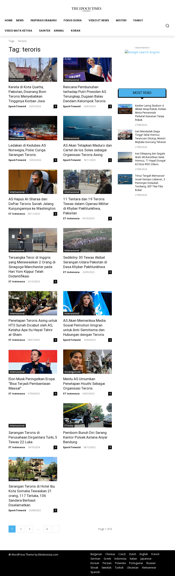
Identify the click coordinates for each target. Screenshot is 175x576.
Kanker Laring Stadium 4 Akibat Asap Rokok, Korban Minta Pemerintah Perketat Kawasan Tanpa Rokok (150, 112)
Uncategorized (72, 371)
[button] (167, 25)
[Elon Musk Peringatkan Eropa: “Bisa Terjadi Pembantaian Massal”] (33, 361)
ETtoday (68, 425)
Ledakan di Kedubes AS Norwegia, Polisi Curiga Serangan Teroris (27, 150)
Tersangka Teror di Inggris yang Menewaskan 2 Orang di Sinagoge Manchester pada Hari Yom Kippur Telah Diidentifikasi (32, 266)
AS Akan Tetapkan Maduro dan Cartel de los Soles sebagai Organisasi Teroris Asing (87, 150)
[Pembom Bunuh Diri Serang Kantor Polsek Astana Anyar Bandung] (87, 415)
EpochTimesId (17, 106)
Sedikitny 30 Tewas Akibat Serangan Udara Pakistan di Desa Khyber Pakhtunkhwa (85, 262)
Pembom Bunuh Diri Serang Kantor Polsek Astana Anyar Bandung (85, 437)
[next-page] (55, 529)
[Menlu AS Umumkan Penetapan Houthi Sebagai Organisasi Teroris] (87, 361)
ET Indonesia (17, 213)
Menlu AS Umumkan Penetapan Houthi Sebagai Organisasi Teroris (84, 383)
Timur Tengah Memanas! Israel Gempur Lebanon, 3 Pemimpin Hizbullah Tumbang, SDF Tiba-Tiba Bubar (150, 183)
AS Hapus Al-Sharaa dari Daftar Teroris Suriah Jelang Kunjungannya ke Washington (32, 204)
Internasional (17, 79)
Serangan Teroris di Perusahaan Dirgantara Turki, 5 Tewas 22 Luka (33, 437)
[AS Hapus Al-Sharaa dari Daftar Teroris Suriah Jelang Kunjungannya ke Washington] (33, 182)
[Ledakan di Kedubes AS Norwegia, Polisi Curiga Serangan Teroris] (33, 128)
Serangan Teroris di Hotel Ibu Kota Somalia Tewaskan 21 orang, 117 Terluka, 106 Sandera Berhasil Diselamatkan (32, 495)
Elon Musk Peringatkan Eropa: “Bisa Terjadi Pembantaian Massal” (32, 383)
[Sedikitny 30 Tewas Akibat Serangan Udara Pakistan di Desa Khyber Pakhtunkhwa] (87, 240)
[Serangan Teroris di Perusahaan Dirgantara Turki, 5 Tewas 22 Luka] (33, 415)
